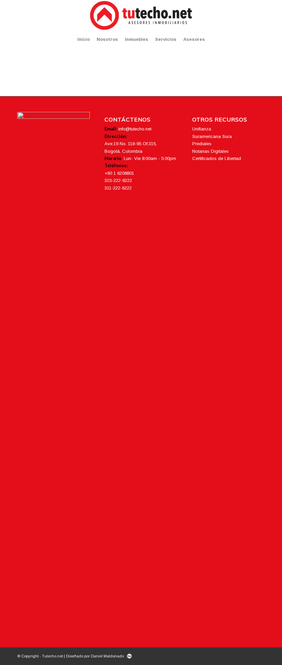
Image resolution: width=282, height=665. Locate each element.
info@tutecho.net (134, 128)
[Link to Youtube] (249, 15)
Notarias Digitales (210, 151)
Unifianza (201, 128)
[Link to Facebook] (229, 15)
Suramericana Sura (212, 136)
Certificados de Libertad (216, 158)
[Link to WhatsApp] (259, 15)
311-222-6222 (118, 188)
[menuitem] (83, 39)
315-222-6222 (118, 180)
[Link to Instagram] (239, 15)
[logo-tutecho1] (141, 15)
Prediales (201, 143)
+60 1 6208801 (119, 173)
